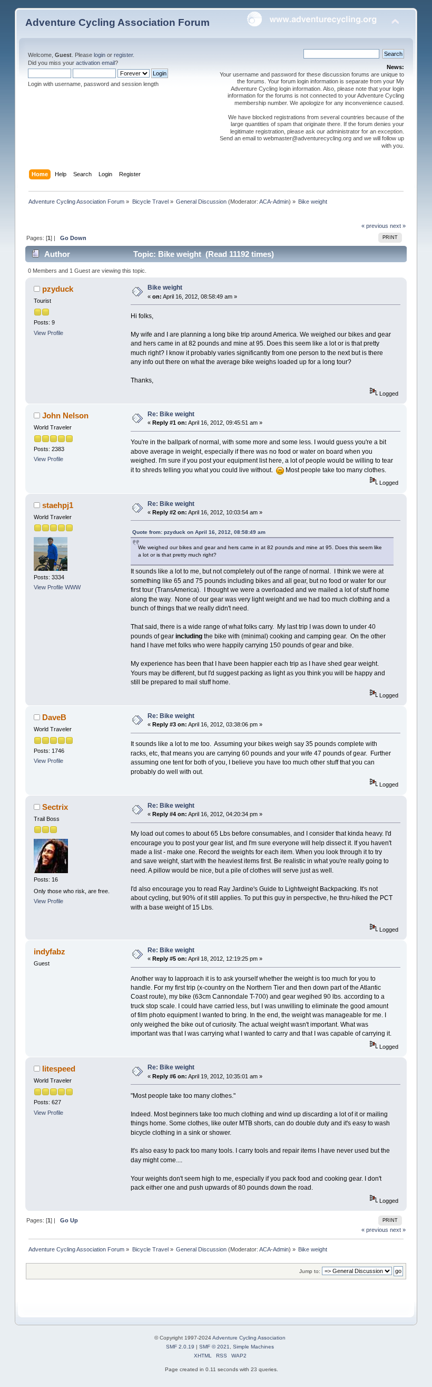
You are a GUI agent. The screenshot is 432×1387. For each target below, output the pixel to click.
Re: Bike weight (171, 414)
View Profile (48, 333)
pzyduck (57, 288)
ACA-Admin (274, 201)
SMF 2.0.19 (180, 1347)
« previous (374, 226)
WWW (73, 587)
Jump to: (309, 1271)
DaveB (54, 717)
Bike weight (165, 287)
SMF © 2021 (214, 1347)
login (99, 55)
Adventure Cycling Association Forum (117, 22)
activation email (95, 63)
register (123, 55)
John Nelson (65, 415)
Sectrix (55, 806)
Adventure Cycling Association (249, 1338)
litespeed (58, 1068)
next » (398, 226)
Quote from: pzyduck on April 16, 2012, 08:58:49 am (199, 532)
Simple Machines (253, 1347)
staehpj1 (57, 505)
